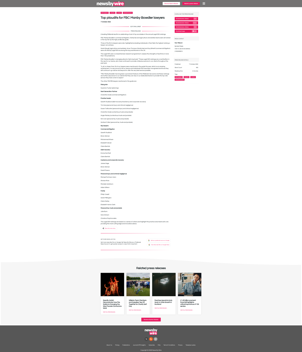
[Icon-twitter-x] (146, 339)
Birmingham (104, 12)
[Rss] (151, 339)
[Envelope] (155, 339)
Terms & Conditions (169, 345)
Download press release (186, 18)
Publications (126, 345)
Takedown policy (191, 345)
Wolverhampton (128, 12)
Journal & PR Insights (139, 345)
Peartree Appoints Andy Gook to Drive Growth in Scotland (163, 302)
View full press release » (109, 312)
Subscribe (152, 345)
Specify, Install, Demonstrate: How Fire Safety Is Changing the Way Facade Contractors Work (112, 304)
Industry (112, 12)
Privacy (180, 345)
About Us (109, 345)
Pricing (117, 345)
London (119, 12)
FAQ (159, 345)
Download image (186, 31)
